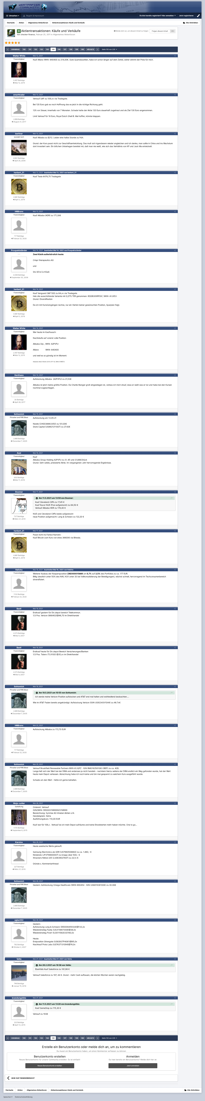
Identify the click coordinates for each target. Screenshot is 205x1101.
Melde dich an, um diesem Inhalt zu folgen (132, 31)
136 (59, 49)
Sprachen (7, 1097)
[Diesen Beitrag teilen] (175, 56)
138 (70, 49)
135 (53, 49)
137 (65, 49)
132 (35, 49)
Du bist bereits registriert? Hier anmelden (157, 16)
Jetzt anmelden (133, 1066)
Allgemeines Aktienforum (64, 34)
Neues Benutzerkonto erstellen (50, 1066)
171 (172, 31)
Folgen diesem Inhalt (160, 31)
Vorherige (15, 49)
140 (82, 49)
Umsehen (13, 16)
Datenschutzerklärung (23, 1097)
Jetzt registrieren (186, 16)
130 (24, 49)
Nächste (90, 49)
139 (76, 49)
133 (41, 49)
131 (30, 49)
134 (47, 49)
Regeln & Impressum (35, 16)
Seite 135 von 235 (109, 49)
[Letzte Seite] (97, 49)
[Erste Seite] (7, 49)
